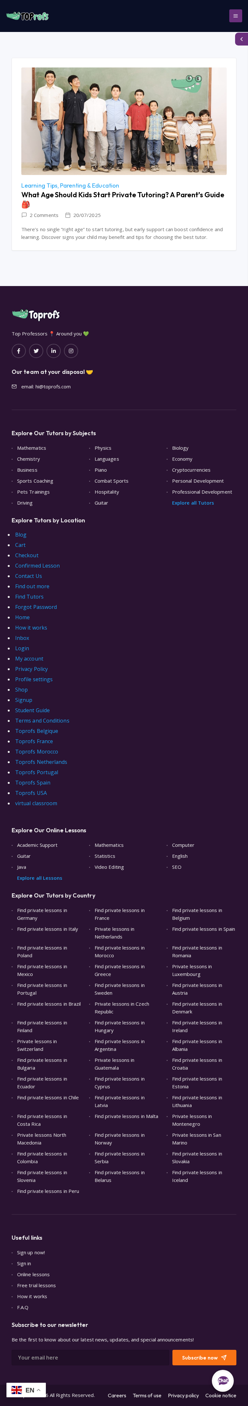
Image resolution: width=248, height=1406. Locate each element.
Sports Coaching (35, 480)
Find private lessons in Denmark (197, 1008)
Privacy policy (183, 1395)
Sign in (24, 1263)
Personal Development (198, 480)
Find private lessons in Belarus (120, 1176)
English (180, 856)
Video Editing (109, 867)
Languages (107, 459)
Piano (101, 470)
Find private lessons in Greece (120, 970)
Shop (21, 689)
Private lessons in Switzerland (37, 1045)
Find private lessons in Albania (197, 1045)
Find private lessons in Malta (126, 1116)
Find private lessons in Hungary (120, 1026)
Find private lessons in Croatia (197, 1064)
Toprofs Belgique (36, 730)
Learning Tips (39, 185)
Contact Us (28, 576)
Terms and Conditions (42, 720)
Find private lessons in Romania (197, 951)
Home (22, 617)
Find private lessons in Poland (42, 951)
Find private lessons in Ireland (197, 1026)
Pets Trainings (33, 491)
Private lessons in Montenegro (192, 1120)
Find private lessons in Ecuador (42, 1082)
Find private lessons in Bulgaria (42, 1064)
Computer (183, 845)
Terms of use (147, 1395)
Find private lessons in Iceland (197, 1176)
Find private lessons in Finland (42, 1026)
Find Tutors (29, 596)
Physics (103, 448)
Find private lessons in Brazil (49, 1004)
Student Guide (32, 710)
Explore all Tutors (193, 502)
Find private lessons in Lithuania (197, 1101)
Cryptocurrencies (191, 470)
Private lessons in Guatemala (114, 1064)
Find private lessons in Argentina (120, 1045)
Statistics (105, 856)
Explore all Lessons (39, 878)
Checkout (26, 555)
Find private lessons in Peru (48, 1191)
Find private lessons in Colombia (42, 1157)
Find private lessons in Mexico (42, 970)
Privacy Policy (31, 668)
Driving (25, 502)
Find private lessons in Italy (47, 929)
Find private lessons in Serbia (120, 1157)
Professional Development (202, 491)
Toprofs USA (31, 792)
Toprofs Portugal (36, 772)
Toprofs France (34, 741)
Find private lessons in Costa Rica (42, 1120)
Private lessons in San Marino (196, 1139)
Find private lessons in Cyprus (120, 1082)
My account (29, 658)
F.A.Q (22, 1307)
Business (27, 470)
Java (21, 867)
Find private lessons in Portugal (42, 989)
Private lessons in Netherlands (114, 933)
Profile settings (34, 679)
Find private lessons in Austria (197, 989)
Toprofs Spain (32, 782)
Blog (20, 534)
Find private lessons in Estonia (197, 1082)
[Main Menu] (235, 15)
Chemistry (28, 459)
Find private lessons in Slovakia (197, 1157)
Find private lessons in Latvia (120, 1101)
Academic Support (37, 845)
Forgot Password (36, 607)
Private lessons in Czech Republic (122, 1008)
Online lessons (33, 1274)
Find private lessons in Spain (203, 929)
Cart (20, 545)
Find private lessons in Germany (42, 914)
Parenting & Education (89, 185)
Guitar (101, 502)
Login (22, 648)
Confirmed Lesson (37, 565)
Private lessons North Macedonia (42, 1139)
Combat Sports (112, 480)
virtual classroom (36, 803)
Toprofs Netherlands (41, 761)
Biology (180, 448)
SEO (176, 867)
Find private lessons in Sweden (120, 989)
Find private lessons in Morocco (120, 951)
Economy (182, 459)
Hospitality (107, 491)
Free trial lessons (36, 1285)
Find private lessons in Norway (120, 1139)
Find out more (32, 586)
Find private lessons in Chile (48, 1097)
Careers (117, 1395)
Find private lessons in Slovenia (42, 1176)
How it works (31, 627)
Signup (23, 699)
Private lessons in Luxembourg (192, 970)
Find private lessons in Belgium (197, 914)
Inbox (22, 637)
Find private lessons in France (120, 914)
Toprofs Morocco (36, 751)
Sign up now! (31, 1252)
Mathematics (31, 448)
